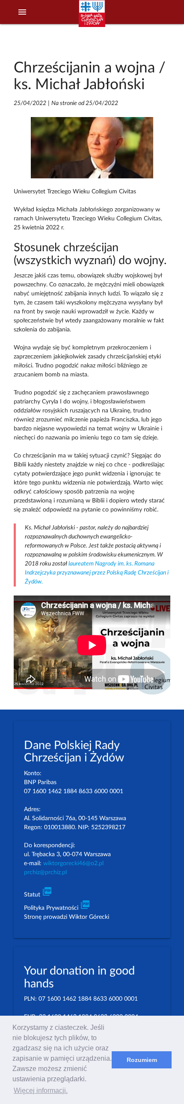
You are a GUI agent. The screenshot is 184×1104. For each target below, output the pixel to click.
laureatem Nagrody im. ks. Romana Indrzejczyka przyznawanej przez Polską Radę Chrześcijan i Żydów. (97, 573)
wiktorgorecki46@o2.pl (73, 863)
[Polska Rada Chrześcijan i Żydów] (92, 17)
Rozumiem (142, 1059)
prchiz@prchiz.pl (45, 872)
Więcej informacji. (41, 1090)
